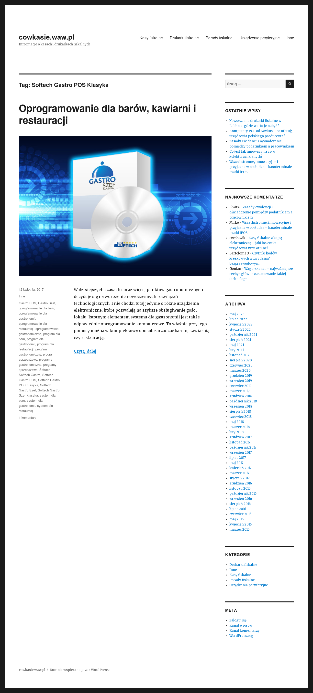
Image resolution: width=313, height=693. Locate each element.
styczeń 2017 (239, 478)
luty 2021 (236, 350)
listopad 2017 (239, 442)
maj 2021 (236, 345)
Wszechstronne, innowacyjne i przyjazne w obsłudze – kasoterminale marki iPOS (260, 167)
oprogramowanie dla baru (36, 308)
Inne (290, 38)
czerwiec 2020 (241, 365)
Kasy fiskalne (151, 38)
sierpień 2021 (240, 340)
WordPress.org (241, 636)
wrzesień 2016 (240, 499)
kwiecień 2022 (241, 324)
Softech (44, 369)
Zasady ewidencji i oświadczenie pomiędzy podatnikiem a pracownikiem (260, 212)
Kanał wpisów (240, 625)
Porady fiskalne (219, 38)
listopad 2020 (240, 355)
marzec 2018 (239, 427)
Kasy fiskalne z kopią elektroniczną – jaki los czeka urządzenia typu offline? (255, 243)
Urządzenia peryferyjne (259, 38)
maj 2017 (236, 463)
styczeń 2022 (240, 329)
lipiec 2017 (237, 458)
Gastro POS (27, 303)
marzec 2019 (239, 391)
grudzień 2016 (240, 483)
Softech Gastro (29, 374)
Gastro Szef (46, 303)
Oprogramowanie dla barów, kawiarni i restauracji (107, 114)
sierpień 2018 (240, 412)
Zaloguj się (237, 620)
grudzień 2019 (240, 376)
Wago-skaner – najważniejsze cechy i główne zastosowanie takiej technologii (261, 274)
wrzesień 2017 (240, 453)
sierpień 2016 (240, 504)
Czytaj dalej (85, 351)
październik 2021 (243, 335)
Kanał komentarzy (244, 631)
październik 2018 (243, 401)
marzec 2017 (239, 473)
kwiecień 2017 (240, 468)
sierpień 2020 (240, 360)
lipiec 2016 (237, 509)
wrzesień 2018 (240, 406)
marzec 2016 (239, 529)
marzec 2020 (240, 370)
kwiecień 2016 (240, 524)
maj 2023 (237, 314)
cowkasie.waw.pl (46, 37)
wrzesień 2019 (240, 381)
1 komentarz (27, 417)
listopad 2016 (239, 488)
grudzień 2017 (240, 437)
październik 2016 (243, 494)
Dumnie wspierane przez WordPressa (80, 670)
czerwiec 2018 (240, 417)
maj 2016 (236, 519)
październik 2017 (242, 447)
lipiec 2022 (238, 319)
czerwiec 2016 (240, 514)
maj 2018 (236, 422)
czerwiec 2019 (240, 386)
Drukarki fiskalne (184, 38)
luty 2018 (236, 432)
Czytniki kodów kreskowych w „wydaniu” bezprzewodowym (253, 258)
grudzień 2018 (240, 396)
